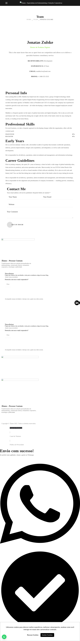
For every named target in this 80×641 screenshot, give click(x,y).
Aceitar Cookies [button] (47, 635)
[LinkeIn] (77, 302)
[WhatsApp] (4, 637)
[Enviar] (7, 289)
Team (35, 19)
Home (29, 19)
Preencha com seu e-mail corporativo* (16, 279)
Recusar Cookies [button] (32, 635)
